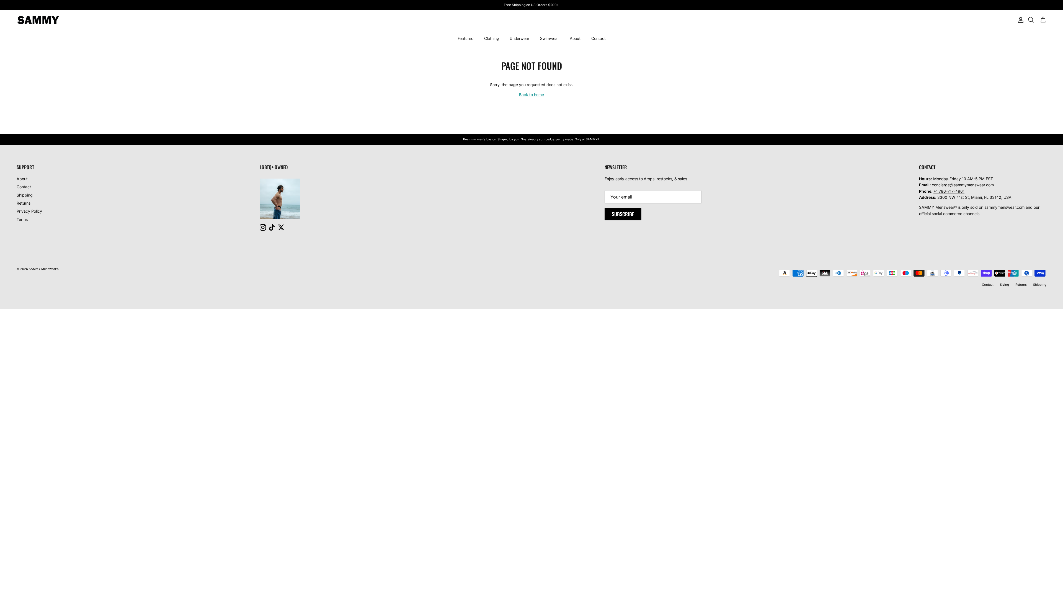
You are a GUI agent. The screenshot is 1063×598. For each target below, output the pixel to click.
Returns (23, 203)
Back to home (531, 94)
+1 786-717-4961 (948, 191)
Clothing (491, 38)
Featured (465, 38)
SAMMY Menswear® (43, 269)
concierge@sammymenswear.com (963, 184)
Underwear (519, 38)
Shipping (25, 195)
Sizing (1004, 285)
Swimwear (549, 38)
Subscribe (623, 214)
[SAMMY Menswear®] (38, 20)
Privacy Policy (29, 211)
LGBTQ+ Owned (274, 167)
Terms (22, 219)
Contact (598, 38)
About (575, 38)
